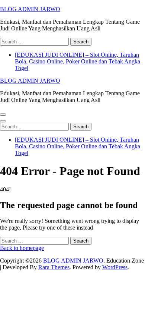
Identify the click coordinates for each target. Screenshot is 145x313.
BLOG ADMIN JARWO (30, 9)
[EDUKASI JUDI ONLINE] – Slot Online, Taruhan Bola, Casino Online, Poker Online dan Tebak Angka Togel (77, 61)
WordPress (115, 267)
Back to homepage (22, 248)
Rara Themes (54, 267)
